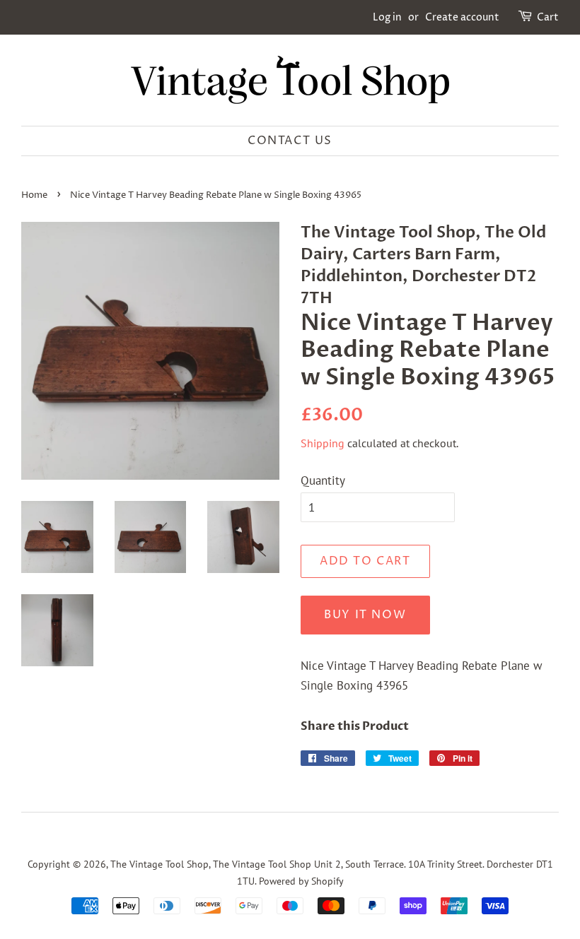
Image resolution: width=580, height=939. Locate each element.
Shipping (322, 443)
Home (34, 195)
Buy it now (365, 614)
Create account (462, 17)
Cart (548, 17)
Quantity (323, 480)
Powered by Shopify (301, 880)
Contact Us (290, 140)
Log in (387, 17)
